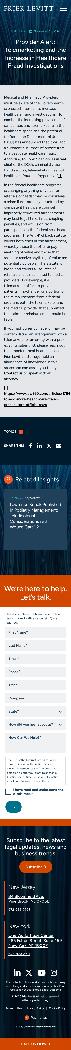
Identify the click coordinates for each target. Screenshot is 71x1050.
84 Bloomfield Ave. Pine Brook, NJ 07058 (28, 899)
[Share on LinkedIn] (39, 445)
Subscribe (33, 867)
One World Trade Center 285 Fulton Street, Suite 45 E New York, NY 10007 (35, 940)
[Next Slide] (42, 560)
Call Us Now (34, 1044)
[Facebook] (30, 445)
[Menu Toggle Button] (63, 8)
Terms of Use (14, 1008)
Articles (19, 31)
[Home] (29, 8)
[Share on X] (49, 445)
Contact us (13, 373)
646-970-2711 (19, 954)
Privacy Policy (35, 1008)
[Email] (58, 445)
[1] (60, 175)
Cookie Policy (57, 1008)
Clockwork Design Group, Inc (40, 1026)
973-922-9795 (19, 910)
